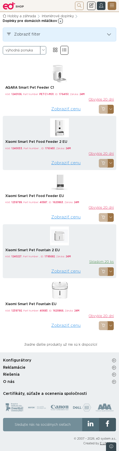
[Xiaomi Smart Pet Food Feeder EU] (59, 181)
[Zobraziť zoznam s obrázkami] (64, 50)
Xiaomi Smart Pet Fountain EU (30, 304)
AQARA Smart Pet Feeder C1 (29, 87)
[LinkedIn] (90, 424)
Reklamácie (14, 368)
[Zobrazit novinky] (111, 446)
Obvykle (101, 99)
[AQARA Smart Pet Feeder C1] (59, 73)
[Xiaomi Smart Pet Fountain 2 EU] (59, 235)
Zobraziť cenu (66, 109)
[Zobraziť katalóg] (55, 50)
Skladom (101, 261)
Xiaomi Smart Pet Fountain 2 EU (32, 250)
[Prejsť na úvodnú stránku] (13, 6)
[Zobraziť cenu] (103, 109)
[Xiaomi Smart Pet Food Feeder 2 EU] (59, 127)
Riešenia (11, 375)
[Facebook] (107, 424)
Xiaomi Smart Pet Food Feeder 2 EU (36, 141)
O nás (8, 382)
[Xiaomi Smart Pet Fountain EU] (59, 289)
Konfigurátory (17, 360)
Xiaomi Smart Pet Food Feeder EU (34, 196)
